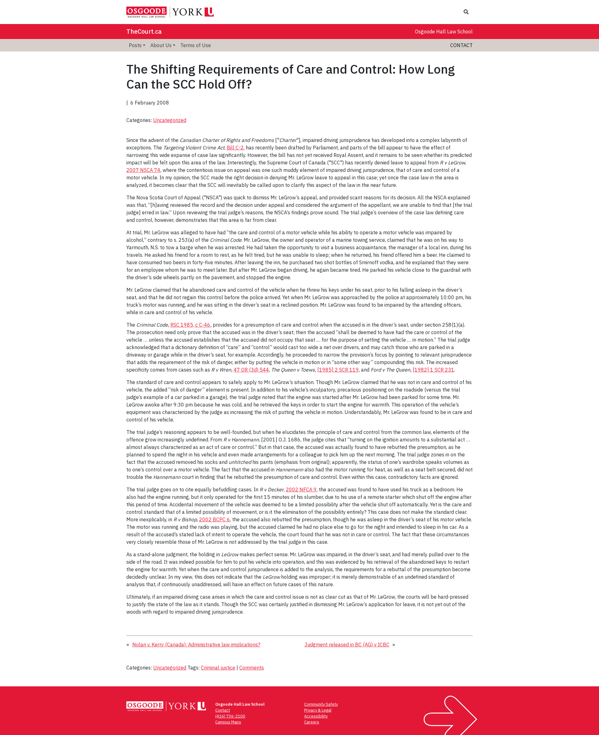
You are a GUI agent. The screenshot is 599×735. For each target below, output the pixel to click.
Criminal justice (218, 667)
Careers (311, 722)
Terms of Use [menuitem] (195, 45)
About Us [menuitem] (161, 45)
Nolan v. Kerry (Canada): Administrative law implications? (196, 644)
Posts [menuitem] (135, 45)
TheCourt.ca (144, 31)
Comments (251, 667)
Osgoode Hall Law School (444, 31)
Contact (461, 45)
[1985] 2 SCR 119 (338, 370)
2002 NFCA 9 (301, 489)
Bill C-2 (235, 147)
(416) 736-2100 (230, 716)
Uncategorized (169, 120)
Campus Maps (228, 722)
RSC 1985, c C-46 (190, 325)
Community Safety (321, 704)
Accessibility (316, 716)
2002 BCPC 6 (214, 519)
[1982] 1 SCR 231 (433, 370)
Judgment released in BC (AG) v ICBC (346, 644)
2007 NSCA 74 (143, 170)
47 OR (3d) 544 (251, 370)
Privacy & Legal (317, 710)
